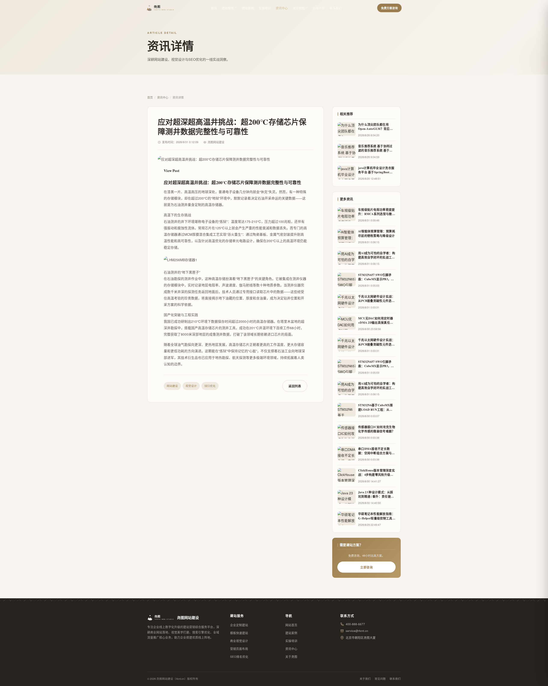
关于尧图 (299, 8)
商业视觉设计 (239, 641)
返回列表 (295, 386)
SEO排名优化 (239, 657)
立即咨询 (366, 567)
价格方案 (319, 8)
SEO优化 (210, 386)
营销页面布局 (239, 649)
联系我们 (336, 8)
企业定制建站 (239, 625)
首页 (214, 8)
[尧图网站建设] (161, 8)
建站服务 (228, 8)
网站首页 (291, 625)
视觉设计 (191, 386)
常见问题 (380, 679)
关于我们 (365, 679)
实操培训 (265, 8)
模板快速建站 (239, 633)
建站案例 (248, 8)
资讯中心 (282, 8)
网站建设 (172, 386)
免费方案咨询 (389, 8)
